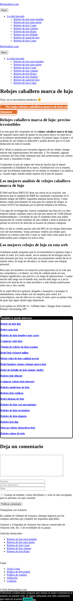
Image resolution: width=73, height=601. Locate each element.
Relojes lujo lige (10, 421)
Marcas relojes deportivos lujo (18, 427)
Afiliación (12, 577)
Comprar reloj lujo (11, 341)
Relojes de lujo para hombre (29, 19)
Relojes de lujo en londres (15, 410)
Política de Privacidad (18, 571)
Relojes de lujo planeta (13, 416)
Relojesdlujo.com (9, 4)
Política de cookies (17, 574)
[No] (34, 599)
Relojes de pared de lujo (26, 37)
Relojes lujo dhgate (11, 375)
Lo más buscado (15, 16)
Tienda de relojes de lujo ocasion (19, 346)
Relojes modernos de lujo (15, 387)
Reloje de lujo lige (11, 323)
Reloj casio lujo (9, 329)
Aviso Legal (13, 568)
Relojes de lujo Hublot (26, 34)
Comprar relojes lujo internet (17, 381)
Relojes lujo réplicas (12, 393)
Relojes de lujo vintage (26, 28)
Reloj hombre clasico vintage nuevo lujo (23, 364)
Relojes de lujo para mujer (28, 22)
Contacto (11, 580)
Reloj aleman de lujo (12, 398)
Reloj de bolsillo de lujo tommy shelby (22, 370)
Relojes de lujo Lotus (25, 40)
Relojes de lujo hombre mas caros (20, 335)
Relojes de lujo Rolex (25, 31)
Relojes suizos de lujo (13, 433)
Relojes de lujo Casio (25, 25)
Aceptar (28, 599)
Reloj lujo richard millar (15, 352)
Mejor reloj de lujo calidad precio (20, 358)
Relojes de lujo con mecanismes (18, 404)
